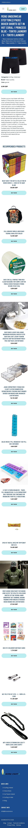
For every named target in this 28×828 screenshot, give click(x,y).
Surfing (11, 77)
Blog (5, 800)
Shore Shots (7, 791)
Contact (9, 823)
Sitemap (18, 825)
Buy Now (14, 91)
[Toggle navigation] (3, 8)
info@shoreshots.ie (6, 2)
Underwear (17, 77)
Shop (23, 9)
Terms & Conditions (19, 823)
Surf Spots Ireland (9, 794)
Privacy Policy (11, 825)
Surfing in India (8, 797)
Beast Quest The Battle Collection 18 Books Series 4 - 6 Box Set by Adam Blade (14, 183)
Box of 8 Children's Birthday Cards (14, 648)
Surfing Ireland (8, 787)
